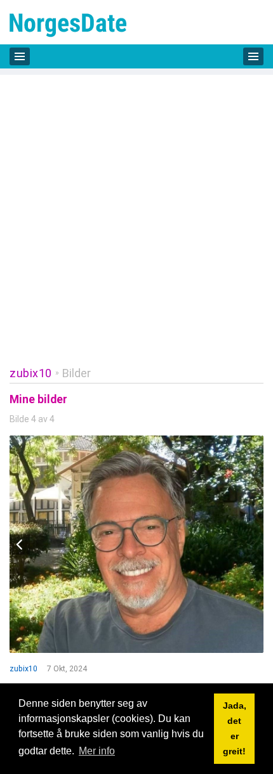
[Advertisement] (136, 211)
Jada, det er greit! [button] (234, 728)
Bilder (76, 373)
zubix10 (31, 373)
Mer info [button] (97, 750)
